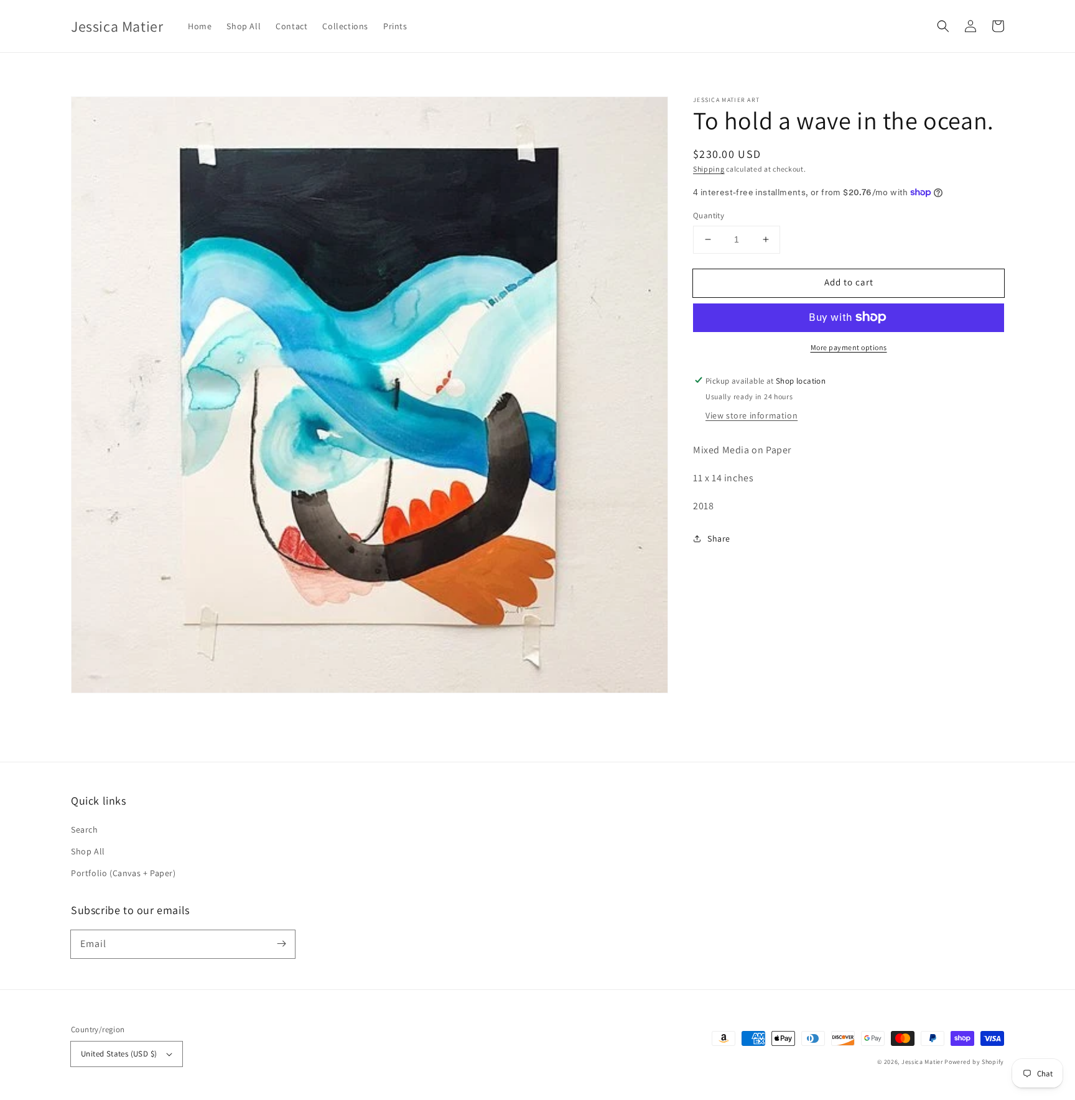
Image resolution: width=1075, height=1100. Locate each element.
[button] (943, 26)
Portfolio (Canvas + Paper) (123, 873)
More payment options (849, 346)
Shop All (88, 851)
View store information (751, 415)
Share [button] (718, 537)
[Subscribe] (281, 944)
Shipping (709, 168)
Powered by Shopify (974, 1062)
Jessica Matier (922, 1062)
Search (84, 829)
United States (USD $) (119, 1053)
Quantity (708, 215)
